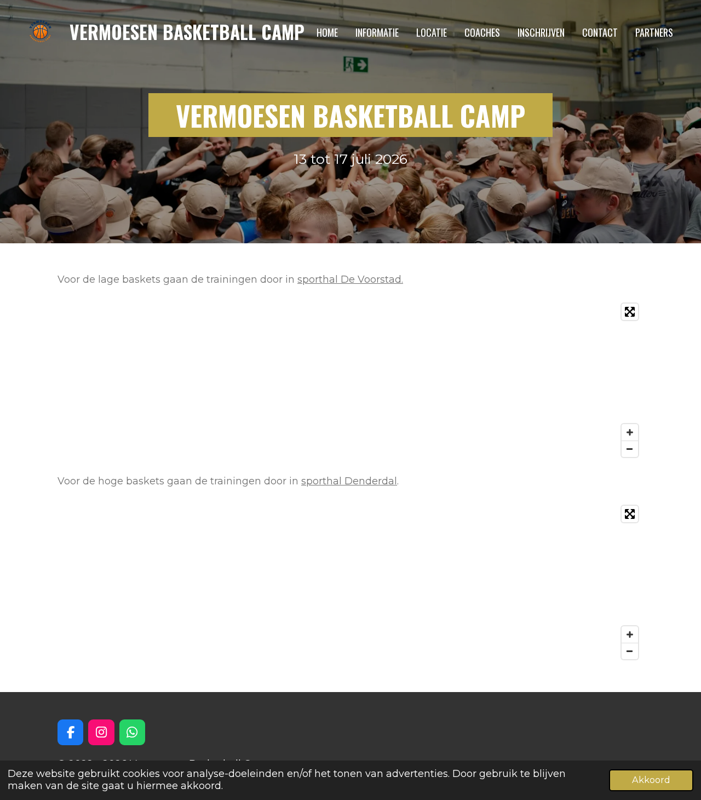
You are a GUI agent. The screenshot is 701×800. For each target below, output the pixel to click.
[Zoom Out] (630, 449)
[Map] (350, 380)
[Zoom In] (630, 432)
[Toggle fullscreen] (630, 312)
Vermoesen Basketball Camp (187, 31)
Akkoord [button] (651, 779)
